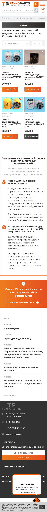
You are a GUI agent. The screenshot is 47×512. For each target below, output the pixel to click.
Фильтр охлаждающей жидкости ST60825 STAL (11, 76)
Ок (42, 507)
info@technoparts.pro (15, 434)
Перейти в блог (10, 395)
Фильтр (23, 25)
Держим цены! (11, 328)
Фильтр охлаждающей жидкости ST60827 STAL (34, 123)
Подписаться (23, 458)
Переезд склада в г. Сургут (18, 338)
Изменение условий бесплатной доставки (21, 369)
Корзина (42, 10)
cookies (22, 504)
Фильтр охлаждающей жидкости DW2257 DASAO (33, 76)
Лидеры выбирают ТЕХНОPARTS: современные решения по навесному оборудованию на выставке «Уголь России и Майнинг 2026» (23, 353)
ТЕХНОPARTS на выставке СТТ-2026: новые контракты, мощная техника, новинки (23, 383)
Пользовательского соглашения (14, 510)
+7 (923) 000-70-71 (15, 428)
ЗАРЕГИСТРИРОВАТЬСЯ (22, 302)
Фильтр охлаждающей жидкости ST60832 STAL (11, 123)
